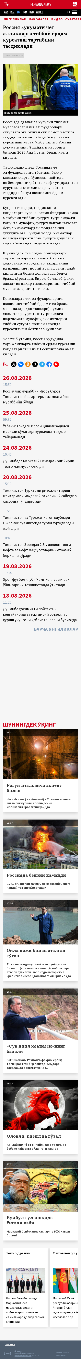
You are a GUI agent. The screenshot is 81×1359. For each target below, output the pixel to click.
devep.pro (60, 1355)
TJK (18, 12)
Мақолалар (39, 19)
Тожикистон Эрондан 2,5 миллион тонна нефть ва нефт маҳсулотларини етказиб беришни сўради (37, 550)
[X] (14, 364)
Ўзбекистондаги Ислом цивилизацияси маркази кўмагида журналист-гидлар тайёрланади (36, 431)
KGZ (12, 12)
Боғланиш (10, 1344)
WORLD (39, 12)
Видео (57, 19)
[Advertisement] (40, 678)
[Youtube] (56, 364)
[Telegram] (42, 364)
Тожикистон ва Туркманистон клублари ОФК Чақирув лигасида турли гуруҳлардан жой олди (38, 523)
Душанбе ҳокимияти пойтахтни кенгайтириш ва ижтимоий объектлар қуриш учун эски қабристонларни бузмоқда (40, 614)
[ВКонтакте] (21, 364)
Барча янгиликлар (56, 629)
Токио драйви (18, 1253)
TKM (25, 12)
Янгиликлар (15, 19)
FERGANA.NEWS (40, 4)
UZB (31, 12)
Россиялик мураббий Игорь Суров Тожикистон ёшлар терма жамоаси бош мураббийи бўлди (36, 396)
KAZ (6, 12)
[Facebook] (49, 364)
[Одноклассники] (28, 364)
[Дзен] (35, 364)
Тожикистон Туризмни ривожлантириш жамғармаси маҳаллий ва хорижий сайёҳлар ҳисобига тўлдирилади (40, 496)
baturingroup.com (23, 1356)
